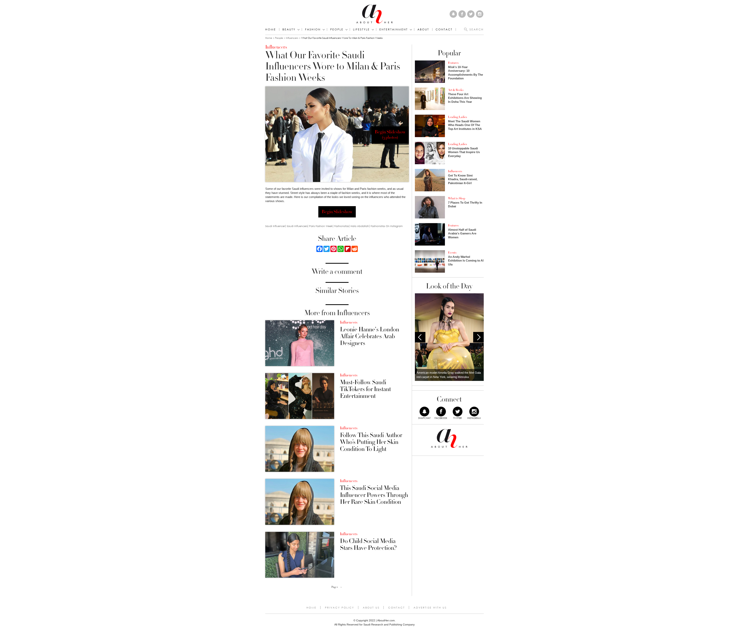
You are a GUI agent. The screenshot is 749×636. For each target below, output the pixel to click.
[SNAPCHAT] (424, 411)
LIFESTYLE (361, 29)
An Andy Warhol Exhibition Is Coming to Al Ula (466, 260)
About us (371, 607)
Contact (396, 607)
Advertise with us (430, 607)
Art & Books (455, 90)
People (279, 37)
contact (444, 29)
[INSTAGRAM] (474, 411)
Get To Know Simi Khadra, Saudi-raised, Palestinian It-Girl (462, 179)
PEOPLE (336, 29)
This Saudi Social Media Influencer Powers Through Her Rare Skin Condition (374, 495)
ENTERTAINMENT (393, 29)
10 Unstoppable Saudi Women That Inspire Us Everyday (464, 152)
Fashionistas (341, 226)
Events (452, 253)
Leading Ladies (457, 117)
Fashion (313, 29)
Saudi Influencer (275, 226)
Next (478, 337)
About (423, 29)
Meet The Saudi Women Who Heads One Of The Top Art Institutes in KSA (465, 125)
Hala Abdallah (360, 226)
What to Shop (456, 198)
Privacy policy (339, 607)
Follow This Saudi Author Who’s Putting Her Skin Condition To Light (371, 442)
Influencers (292, 37)
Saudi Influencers (297, 226)
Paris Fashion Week (321, 226)
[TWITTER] (457, 411)
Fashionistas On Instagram (387, 226)
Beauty (289, 29)
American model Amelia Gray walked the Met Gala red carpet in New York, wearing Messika (448, 375)
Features (453, 63)
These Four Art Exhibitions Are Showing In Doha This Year (465, 97)
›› (341, 587)
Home (270, 29)
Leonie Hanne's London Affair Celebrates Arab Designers (369, 336)
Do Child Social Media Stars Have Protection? (368, 544)
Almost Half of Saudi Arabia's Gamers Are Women (462, 233)
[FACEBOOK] (441, 411)
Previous (420, 337)
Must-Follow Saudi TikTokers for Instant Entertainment (365, 389)
